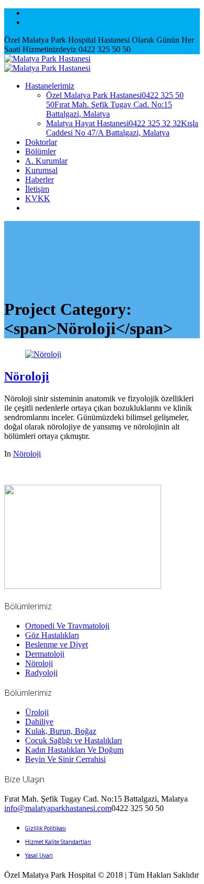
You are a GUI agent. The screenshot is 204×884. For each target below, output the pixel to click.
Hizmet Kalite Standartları (58, 841)
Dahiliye (39, 721)
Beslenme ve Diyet (56, 644)
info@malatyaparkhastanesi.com (57, 808)
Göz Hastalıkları (52, 635)
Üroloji (37, 712)
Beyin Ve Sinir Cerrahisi (65, 759)
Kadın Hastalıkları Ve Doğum (74, 749)
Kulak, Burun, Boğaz (60, 731)
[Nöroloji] (43, 354)
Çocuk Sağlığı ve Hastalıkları (73, 740)
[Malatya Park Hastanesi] (47, 63)
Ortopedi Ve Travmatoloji (67, 625)
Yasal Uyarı (39, 855)
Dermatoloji (44, 653)
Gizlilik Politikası (45, 828)
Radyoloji (41, 672)
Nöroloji (26, 376)
